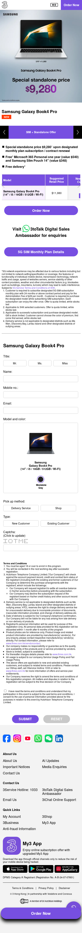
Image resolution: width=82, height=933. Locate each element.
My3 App (49, 822)
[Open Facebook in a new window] (6, 739)
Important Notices (16, 766)
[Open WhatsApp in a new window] (38, 739)
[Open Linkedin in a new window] (59, 739)
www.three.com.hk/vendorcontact (23, 643)
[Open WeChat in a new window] (48, 739)
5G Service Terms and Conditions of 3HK (34, 287)
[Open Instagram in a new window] (17, 739)
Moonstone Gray (40, 486)
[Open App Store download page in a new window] (15, 869)
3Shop (47, 816)
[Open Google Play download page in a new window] (41, 869)
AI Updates (50, 760)
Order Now (71, 5)
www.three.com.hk (61, 654)
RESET (56, 718)
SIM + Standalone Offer (41, 132)
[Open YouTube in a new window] (27, 739)
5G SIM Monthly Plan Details (41, 251)
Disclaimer (64, 888)
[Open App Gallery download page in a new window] (67, 869)
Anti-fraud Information (19, 828)
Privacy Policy (46, 888)
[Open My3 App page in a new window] (12, 846)
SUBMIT (25, 718)
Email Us (10, 799)
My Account (12, 816)
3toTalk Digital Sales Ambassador (57, 791)
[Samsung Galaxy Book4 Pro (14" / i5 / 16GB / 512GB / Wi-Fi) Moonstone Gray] (40, 424)
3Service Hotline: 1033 (20, 789)
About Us (10, 760)
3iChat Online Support (59, 799)
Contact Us (11, 772)
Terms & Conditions (22, 888)
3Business (11, 822)
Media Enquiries (54, 766)
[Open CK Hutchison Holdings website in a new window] (41, 901)
